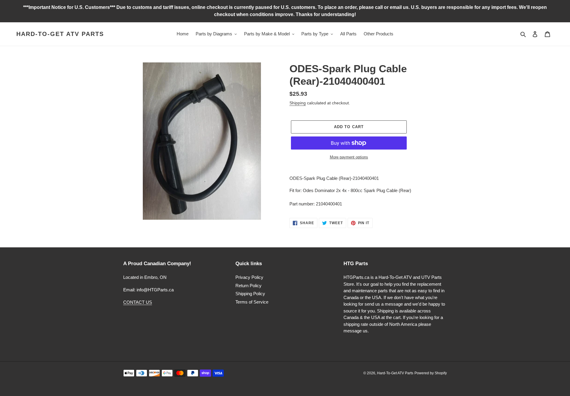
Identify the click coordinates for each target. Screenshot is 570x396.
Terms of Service (251, 301)
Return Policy (248, 285)
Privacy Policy (249, 277)
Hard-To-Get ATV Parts (60, 34)
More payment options (349, 157)
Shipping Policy (250, 293)
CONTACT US (137, 302)
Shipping (297, 102)
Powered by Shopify (430, 373)
